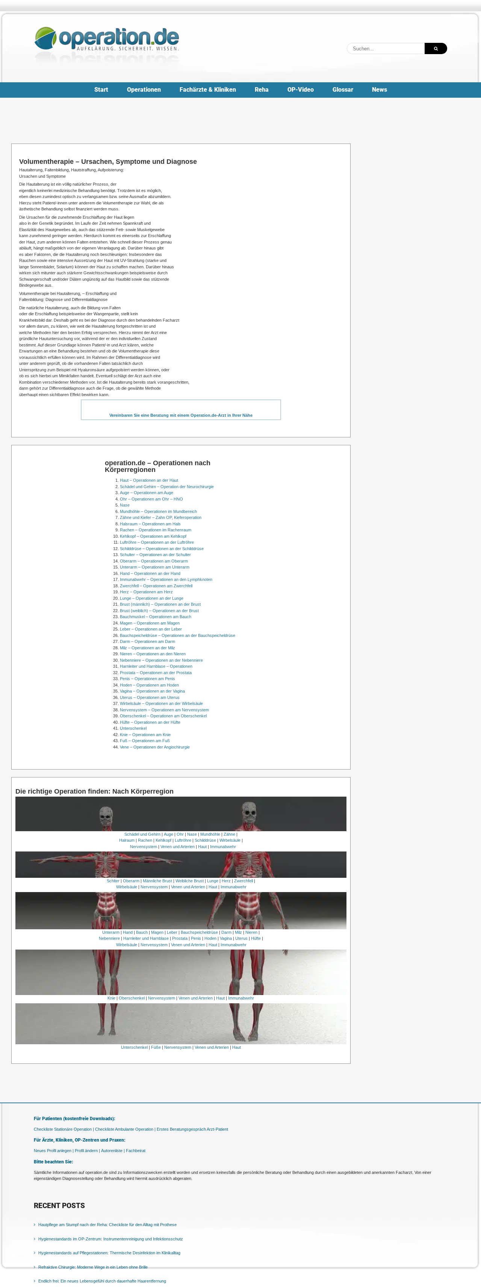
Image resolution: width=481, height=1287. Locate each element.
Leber (172, 932)
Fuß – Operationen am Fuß (145, 740)
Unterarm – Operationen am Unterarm (154, 567)
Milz (238, 932)
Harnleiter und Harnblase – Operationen (156, 666)
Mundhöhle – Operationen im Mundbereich (158, 511)
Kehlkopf (163, 840)
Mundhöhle (210, 834)
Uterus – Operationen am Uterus (150, 697)
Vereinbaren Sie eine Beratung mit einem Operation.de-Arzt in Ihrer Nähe (181, 415)
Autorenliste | (113, 1150)
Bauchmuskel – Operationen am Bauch (155, 616)
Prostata (180, 938)
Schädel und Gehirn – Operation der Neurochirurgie (167, 486)
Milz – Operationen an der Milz (147, 648)
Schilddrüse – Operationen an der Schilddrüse (162, 548)
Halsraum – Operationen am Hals (150, 524)
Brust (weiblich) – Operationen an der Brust (159, 610)
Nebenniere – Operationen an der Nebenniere (161, 660)
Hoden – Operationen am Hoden (149, 685)
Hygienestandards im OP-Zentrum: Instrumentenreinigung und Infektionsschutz (110, 1239)
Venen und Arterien (177, 846)
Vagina (226, 938)
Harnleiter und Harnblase (146, 938)
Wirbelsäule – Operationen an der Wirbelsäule (161, 703)
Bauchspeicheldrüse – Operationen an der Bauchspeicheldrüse (177, 635)
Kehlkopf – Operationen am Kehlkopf (153, 536)
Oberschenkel (132, 998)
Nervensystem (143, 846)
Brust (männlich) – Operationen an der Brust (160, 604)
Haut (202, 846)
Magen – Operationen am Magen (150, 623)
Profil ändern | (87, 1150)
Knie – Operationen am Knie (145, 734)
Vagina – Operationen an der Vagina (152, 691)
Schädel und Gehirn (142, 834)
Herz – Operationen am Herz (146, 592)
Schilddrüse (205, 840)
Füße (156, 1047)
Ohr (180, 834)
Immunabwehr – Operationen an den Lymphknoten (166, 579)
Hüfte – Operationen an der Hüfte (150, 722)
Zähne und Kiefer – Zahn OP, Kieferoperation (160, 517)
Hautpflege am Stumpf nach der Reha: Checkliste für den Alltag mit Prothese (107, 1224)
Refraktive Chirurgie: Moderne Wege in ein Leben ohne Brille (93, 1267)
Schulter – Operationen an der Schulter (155, 554)
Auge (168, 834)
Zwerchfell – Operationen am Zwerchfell (156, 586)
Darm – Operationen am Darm (147, 641)
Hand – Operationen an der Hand (150, 573)
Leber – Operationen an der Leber (151, 629)
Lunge (212, 881)
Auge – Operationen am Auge (146, 492)
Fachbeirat (135, 1150)
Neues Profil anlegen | (54, 1150)
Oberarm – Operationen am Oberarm (154, 561)
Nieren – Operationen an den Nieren (153, 654)
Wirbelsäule (229, 840)
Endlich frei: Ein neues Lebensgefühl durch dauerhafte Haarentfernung (102, 1281)
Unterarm (110, 932)
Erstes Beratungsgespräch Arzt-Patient (192, 1129)
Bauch (142, 932)
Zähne (229, 834)
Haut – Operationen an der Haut (149, 480)
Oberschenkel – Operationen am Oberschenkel (163, 716)
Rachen (145, 840)
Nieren (251, 932)
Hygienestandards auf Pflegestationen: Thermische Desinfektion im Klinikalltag (109, 1253)
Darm (226, 932)
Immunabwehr (223, 846)
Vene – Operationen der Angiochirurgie (155, 747)
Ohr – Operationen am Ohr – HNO (151, 499)
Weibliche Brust (189, 881)
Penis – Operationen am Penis (147, 678)
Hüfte (256, 938)
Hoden (210, 938)
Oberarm (131, 881)
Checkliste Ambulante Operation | (125, 1129)
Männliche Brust (157, 881)
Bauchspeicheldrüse (199, 932)
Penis (196, 938)
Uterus (241, 938)
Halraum (127, 840)
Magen (157, 932)
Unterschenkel (133, 728)
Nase (125, 505)
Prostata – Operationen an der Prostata (156, 672)
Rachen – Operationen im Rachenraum (155, 530)
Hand (128, 932)
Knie (111, 998)
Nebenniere (109, 938)
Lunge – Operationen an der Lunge (151, 598)
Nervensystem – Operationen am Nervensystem (164, 710)
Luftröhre (183, 840)
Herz (226, 881)
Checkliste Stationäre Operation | (64, 1129)
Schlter (113, 881)
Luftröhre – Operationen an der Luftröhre (157, 542)
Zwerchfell (243, 881)
